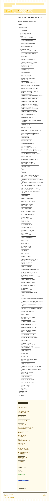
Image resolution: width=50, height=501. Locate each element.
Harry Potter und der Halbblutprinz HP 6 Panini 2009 (30, 178)
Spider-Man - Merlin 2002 (26, 320)
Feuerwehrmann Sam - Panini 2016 (28, 143)
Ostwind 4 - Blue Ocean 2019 (27, 262)
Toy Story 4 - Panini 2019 (26, 340)
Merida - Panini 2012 (25, 240)
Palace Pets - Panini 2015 (26, 266)
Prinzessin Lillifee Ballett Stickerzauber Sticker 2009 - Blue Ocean (31, 305)
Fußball (22, 36)
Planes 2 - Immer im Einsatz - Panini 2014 (29, 279)
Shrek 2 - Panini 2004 (25, 318)
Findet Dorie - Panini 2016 (26, 156)
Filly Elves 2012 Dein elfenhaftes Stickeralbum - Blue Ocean (32, 150)
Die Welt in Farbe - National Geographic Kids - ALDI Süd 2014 (32, 118)
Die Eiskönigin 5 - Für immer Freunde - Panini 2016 (30, 102)
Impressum (24, 388)
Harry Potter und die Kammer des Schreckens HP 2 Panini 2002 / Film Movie (32, 172)
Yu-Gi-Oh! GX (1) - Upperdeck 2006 (28, 382)
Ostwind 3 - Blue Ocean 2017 (27, 265)
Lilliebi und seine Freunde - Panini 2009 (28, 231)
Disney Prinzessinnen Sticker (26, 33)
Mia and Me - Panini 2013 (26, 247)
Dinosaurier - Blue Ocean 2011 (27, 126)
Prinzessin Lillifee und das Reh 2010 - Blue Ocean (30, 302)
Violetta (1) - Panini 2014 (26, 356)
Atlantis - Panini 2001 (25, 56)
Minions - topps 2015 (25, 250)
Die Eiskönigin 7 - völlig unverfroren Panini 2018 (30, 105)
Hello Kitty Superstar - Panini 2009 (27, 198)
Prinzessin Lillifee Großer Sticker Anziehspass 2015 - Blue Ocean (31, 295)
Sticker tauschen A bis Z (25, 49)
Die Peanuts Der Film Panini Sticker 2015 (29, 110)
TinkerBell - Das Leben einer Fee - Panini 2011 (30, 337)
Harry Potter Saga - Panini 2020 (27, 186)
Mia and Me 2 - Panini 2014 (26, 246)
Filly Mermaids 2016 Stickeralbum (27, 144)
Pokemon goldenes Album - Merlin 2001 (28, 285)
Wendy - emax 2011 (25, 360)
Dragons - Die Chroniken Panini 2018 (28, 134)
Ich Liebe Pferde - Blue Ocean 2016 (28, 214)
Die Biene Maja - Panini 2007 (27, 92)
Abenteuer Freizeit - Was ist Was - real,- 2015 (29, 50)
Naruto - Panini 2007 (25, 257)
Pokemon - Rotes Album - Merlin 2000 (28, 286)
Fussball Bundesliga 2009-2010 (27, 46)
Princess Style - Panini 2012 (26, 291)
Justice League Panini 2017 (26, 221)
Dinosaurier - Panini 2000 (26, 127)
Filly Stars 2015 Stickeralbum (27, 146)
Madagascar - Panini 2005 (26, 234)
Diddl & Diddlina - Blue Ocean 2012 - (28, 89)
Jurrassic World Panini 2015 (26, 220)
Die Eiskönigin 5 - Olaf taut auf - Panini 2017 (29, 104)
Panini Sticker (20, 471)
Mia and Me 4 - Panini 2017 (26, 243)
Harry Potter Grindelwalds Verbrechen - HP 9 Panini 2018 (31, 185)
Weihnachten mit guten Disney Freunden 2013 (30, 359)
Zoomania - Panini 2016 (26, 385)
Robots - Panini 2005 (25, 314)
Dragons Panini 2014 (25, 137)
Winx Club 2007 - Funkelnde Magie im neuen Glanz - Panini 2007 (32, 370)
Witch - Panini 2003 (25, 373)
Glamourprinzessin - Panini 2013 (27, 162)
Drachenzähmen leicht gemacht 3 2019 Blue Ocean (30, 133)
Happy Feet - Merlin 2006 (26, 166)
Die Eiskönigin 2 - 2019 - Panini (27, 107)
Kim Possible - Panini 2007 (26, 223)
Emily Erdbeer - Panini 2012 (26, 140)
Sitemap (11, 494)
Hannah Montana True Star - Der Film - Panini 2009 (30, 165)
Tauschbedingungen (23, 391)
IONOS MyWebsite (11, 497)
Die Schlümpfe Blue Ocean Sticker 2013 (28, 114)
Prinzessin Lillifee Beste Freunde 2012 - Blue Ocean (30, 299)
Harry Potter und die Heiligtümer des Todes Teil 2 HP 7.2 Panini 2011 (32, 183)
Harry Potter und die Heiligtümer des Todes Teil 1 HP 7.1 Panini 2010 (32, 180)
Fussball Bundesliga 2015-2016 (27, 40)
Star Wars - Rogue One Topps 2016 (28, 328)
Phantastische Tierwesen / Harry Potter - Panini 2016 (31, 276)
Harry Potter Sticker (24, 30)
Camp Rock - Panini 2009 (26, 75)
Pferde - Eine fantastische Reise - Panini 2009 (29, 272)
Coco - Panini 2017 (25, 81)
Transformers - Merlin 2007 (26, 343)
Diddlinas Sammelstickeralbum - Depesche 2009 (30, 91)
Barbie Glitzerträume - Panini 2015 (28, 63)
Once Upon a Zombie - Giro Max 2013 (28, 260)
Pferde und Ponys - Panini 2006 (27, 275)
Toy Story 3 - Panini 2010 (26, 341)
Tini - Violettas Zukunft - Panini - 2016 (28, 334)
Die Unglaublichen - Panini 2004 (27, 117)
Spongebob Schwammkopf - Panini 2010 (29, 321)
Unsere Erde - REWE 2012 (26, 349)
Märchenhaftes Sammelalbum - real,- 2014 (29, 236)
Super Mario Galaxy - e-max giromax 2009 (29, 330)
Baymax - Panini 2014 (25, 69)
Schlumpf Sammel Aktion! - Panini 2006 (28, 317)
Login (45, 494)
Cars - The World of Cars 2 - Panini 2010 (28, 78)
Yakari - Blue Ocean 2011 (26, 376)
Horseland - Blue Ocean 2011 (27, 205)
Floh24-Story (22, 392)
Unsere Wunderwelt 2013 (26, 350)
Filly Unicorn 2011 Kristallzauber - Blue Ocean (29, 152)
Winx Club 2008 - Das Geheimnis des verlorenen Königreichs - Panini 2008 (32, 367)
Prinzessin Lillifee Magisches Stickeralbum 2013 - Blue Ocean (32, 298)
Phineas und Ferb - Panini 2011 (27, 278)
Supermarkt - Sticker (24, 47)
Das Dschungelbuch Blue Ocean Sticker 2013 (29, 82)
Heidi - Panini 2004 (25, 195)
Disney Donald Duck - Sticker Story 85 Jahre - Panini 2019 (31, 130)
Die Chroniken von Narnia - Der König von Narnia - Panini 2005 (32, 95)
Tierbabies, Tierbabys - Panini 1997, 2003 (29, 333)
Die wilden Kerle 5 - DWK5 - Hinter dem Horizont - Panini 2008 (32, 123)
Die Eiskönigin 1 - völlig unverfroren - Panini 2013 (30, 97)
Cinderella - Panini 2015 (26, 76)
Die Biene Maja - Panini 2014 (27, 94)
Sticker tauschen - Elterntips (26, 386)
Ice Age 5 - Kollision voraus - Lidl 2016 (28, 211)
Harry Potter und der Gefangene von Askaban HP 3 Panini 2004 (32, 173)
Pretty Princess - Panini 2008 (27, 289)
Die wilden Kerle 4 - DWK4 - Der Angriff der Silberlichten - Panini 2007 (31, 121)
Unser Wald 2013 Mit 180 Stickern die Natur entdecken (31, 347)
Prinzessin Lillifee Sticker (25, 34)
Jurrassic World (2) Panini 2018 (27, 218)
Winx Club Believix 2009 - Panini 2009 (28, 365)
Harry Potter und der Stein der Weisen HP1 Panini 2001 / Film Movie (32, 169)
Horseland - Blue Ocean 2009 (27, 207)
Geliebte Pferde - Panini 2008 (27, 160)
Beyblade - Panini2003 (26, 72)
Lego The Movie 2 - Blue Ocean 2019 (28, 230)
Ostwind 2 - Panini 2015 (26, 263)
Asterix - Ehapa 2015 (25, 55)
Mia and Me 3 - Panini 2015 (26, 244)
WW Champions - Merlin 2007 (27, 375)
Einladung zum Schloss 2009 (27, 139)
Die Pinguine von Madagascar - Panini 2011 (29, 111)
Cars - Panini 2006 (25, 79)
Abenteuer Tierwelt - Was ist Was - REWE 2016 (30, 52)
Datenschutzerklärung (25, 389)
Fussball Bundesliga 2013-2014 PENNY (28, 43)
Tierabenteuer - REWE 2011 (26, 331)
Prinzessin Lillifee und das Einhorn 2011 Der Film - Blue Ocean (32, 301)
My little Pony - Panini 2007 (26, 256)
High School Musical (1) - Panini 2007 (28, 202)
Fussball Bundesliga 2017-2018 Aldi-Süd (29, 39)
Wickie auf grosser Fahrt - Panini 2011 (28, 362)
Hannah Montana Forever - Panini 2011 (28, 163)
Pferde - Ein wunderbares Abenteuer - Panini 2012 (30, 269)
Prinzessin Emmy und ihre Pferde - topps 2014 (29, 292)
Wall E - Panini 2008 (25, 357)
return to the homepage (32, 21)
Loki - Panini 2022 (25, 233)
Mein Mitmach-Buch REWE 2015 (27, 237)
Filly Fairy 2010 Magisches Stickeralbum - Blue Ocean (31, 153)
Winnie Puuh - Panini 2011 (26, 363)
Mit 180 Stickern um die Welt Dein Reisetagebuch (30, 252)
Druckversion (7, 494)
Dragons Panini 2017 (25, 136)
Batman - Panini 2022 (25, 66)
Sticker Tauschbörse (23, 27)
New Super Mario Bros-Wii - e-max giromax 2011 (30, 259)
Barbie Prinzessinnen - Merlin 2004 (28, 65)
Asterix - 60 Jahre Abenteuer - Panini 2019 (29, 53)
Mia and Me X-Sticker (25, 249)
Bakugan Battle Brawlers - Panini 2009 (28, 59)
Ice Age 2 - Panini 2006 (26, 210)
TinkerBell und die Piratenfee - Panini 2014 (29, 336)
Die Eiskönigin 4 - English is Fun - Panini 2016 (29, 101)
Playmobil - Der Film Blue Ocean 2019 (28, 282)
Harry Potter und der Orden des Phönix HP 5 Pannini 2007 (31, 176)
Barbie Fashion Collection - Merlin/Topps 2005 (29, 62)
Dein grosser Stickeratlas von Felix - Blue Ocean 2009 (31, 85)
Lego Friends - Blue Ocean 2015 (27, 227)
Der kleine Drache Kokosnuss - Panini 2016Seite (30, 88)
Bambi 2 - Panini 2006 (25, 60)
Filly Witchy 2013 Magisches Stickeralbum (29, 149)
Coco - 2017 (20, 439)
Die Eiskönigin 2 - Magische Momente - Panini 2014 (30, 98)
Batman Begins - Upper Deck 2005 (28, 68)
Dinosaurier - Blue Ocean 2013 (27, 124)
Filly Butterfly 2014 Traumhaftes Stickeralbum (29, 147)
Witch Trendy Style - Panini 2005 (27, 372)
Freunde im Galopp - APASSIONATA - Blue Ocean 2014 (31, 159)
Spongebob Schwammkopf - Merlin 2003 (29, 327)
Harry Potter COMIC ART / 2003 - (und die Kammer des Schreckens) (31, 192)
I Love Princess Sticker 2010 (26, 208)
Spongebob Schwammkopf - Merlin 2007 (29, 324)
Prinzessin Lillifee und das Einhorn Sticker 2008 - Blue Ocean (32, 307)
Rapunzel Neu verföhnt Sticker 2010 (28, 311)
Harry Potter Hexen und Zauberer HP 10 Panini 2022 (31, 188)
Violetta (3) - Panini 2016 (26, 353)
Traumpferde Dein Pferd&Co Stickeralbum (29, 344)
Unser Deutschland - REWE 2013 (27, 346)
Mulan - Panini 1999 (25, 253)
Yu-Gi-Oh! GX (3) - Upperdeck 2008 (28, 379)
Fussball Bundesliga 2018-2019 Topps (28, 37)
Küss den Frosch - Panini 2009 (27, 224)
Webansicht (44, 495)
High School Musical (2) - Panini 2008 (28, 201)
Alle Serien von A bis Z (23, 403)
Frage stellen (22, 395)
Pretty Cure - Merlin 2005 (26, 288)
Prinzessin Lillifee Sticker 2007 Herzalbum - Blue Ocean (31, 308)
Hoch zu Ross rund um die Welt (27, 204)
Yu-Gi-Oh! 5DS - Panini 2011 (27, 378)
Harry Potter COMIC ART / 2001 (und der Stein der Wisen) (31, 189)
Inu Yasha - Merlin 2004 (26, 217)
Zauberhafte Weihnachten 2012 (27, 383)
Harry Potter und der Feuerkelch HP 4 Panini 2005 (30, 175)
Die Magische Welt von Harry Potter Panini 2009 (30, 108)
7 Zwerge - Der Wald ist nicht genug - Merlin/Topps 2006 (31, 315)
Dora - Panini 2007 (25, 131)
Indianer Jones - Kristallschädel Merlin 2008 (29, 215)
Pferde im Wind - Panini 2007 (27, 273)
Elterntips (19, 470)
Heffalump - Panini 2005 (26, 194)
